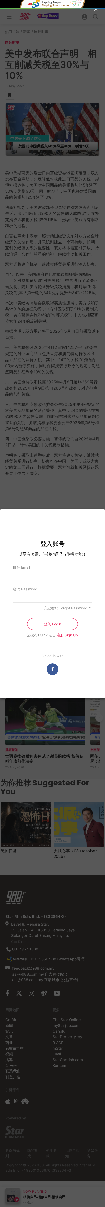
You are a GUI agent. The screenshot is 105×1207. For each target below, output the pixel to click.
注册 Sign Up (67, 635)
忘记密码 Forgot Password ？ (68, 608)
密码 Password (25, 589)
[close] (96, 9)
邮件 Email (21, 567)
